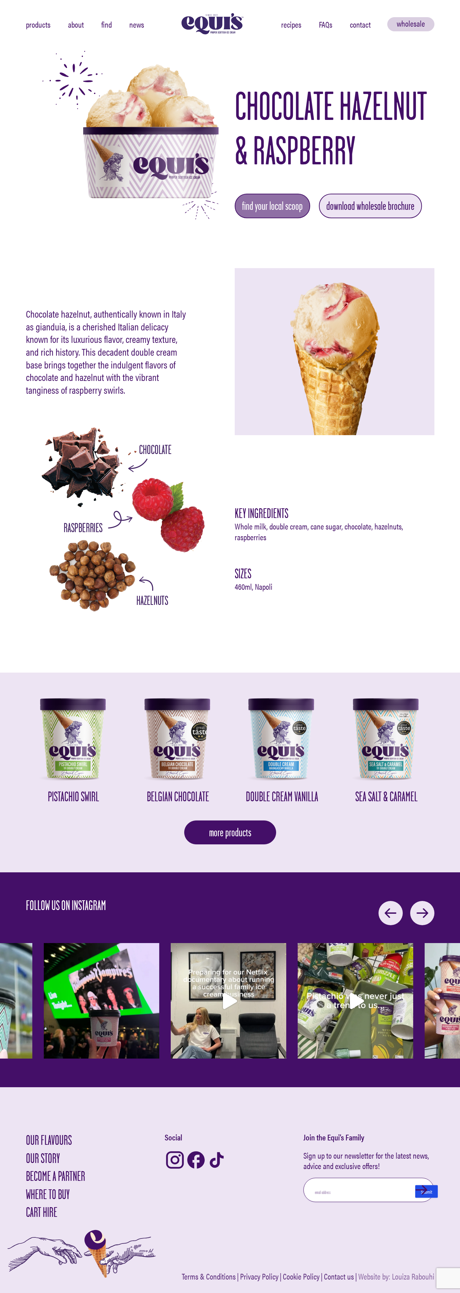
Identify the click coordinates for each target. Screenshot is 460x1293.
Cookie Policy (301, 1276)
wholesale (411, 23)
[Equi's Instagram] (175, 1160)
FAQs (325, 24)
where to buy (48, 1194)
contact (360, 24)
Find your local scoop (272, 206)
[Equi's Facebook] (196, 1160)
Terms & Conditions (209, 1276)
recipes (291, 24)
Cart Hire (41, 1212)
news (136, 24)
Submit (426, 1191)
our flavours (49, 1140)
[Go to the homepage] (212, 24)
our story (43, 1158)
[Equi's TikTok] (216, 1160)
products (38, 24)
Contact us (339, 1276)
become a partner (55, 1176)
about (76, 24)
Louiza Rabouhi (413, 1276)
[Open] (101, 1001)
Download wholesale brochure (370, 206)
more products (230, 832)
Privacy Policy (259, 1276)
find (106, 24)
